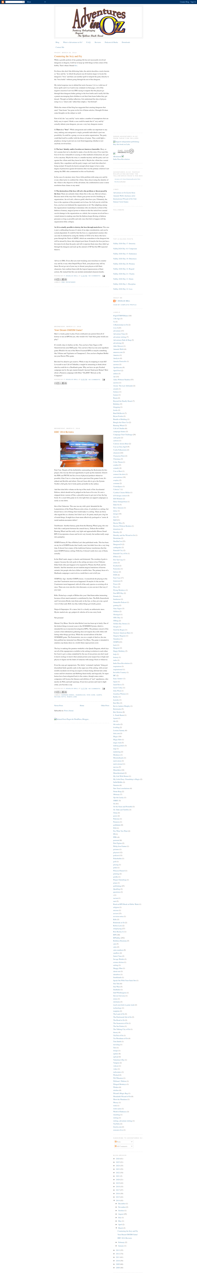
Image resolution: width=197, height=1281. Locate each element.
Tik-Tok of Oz (118, 1035)
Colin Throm (118, 462)
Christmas (116, 459)
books (115, 410)
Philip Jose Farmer (120, 846)
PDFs (115, 837)
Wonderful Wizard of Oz (122, 1096)
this (76, 65)
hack (115, 645)
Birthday (116, 404)
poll (114, 861)
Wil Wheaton (118, 1078)
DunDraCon (81, 695)
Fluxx (115, 587)
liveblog (116, 727)
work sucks (117, 1108)
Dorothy (116, 532)
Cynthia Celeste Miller (121, 492)
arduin (115, 373)
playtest (116, 852)
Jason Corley (118, 687)
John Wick (117, 691)
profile (115, 877)
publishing (117, 886)
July (120, 1217)
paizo (115, 816)
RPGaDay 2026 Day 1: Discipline (123, 284)
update (115, 1053)
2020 (118, 1179)
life (114, 721)
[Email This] (55, 279)
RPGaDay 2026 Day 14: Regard (122, 269)
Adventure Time (119, 334)
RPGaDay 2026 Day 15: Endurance (124, 253)
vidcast (115, 1066)
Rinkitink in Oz (119, 922)
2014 (118, 1200)
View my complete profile (125, 305)
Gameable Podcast (120, 602)
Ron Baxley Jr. (118, 931)
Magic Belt (117, 739)
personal (116, 840)
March (120, 1228)
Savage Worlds (118, 959)
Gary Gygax (117, 608)
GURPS (99, 695)
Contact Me (60, 47)
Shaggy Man (117, 968)
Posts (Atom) (68, 710)
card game (117, 437)
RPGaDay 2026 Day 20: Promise (123, 264)
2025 (118, 1162)
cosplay (116, 480)
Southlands (117, 977)
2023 (118, 1169)
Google (116, 626)
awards (115, 389)
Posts (118, 1141)
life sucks (116, 724)
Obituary (116, 794)
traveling (116, 1044)
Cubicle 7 (116, 489)
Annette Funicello (119, 361)
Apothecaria (117, 367)
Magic (115, 736)
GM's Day (116, 617)
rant (114, 901)
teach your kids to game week (124, 1005)
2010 (118, 1260)
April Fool (117, 370)
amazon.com (117, 352)
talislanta (116, 1002)
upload (115, 1057)
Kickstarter (117, 709)
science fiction (118, 962)
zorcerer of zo (118, 1130)
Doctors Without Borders (122, 526)
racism (115, 898)
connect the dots (119, 474)
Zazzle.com (117, 1127)
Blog (57, 42)
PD (114, 834)
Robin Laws (72, 697)
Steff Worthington (119, 992)
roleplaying (117, 928)
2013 (118, 1250)
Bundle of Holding (120, 419)
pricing (115, 864)
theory (115, 1032)
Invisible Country (119, 672)
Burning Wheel (68, 695)
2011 (118, 1257)
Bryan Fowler (118, 416)
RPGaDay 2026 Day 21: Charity (123, 274)
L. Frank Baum (118, 715)
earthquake (117, 547)
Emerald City (118, 550)
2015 (118, 1197)
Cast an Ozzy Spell (120, 447)
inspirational (117, 669)
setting (115, 965)
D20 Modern (117, 498)
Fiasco (115, 584)
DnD (63, 282)
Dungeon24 (117, 544)
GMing (115, 620)
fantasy (115, 572)
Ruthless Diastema (120, 941)
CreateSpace (117, 486)
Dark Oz (116, 504)
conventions (117, 477)
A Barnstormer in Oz (120, 325)
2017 (118, 1190)
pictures (116, 849)
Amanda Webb (118, 349)
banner (115, 395)
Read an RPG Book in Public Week (126, 904)
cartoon (116, 440)
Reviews (98, 42)
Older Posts (105, 705)
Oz (114, 803)
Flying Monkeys (119, 590)
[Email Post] (103, 276)
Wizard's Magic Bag (120, 1093)
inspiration (117, 666)
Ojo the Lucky (118, 797)
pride (115, 867)
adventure (116, 331)
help (114, 654)
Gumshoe (116, 639)
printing (116, 874)
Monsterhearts (118, 758)
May (120, 1221)
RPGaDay (116, 938)
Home (82, 705)
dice (114, 517)
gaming (116, 605)
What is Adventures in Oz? (72, 42)
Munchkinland (118, 773)
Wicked (116, 1075)
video (115, 1069)
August (121, 1214)
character (116, 453)
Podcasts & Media (111, 42)
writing (115, 1118)
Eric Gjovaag (118, 559)
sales (115, 947)
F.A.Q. (88, 42)
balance (116, 392)
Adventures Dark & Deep (122, 340)
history (115, 657)
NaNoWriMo (117, 782)
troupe (115, 1050)
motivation (117, 761)
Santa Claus (117, 956)
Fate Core (91, 695)
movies (115, 767)
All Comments (121, 1146)
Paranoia (116, 822)
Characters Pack (119, 456)
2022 (118, 1172)
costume (116, 483)
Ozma (115, 813)
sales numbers (118, 950)
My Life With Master (121, 776)
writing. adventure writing (122, 1121)
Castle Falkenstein (120, 450)
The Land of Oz (118, 1014)
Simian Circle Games (120, 202)
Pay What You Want (120, 831)
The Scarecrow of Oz (120, 1023)
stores (115, 999)
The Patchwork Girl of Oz (122, 1017)
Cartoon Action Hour (121, 443)
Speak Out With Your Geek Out (124, 980)
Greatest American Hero (121, 633)
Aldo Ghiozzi (118, 346)
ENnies (115, 556)
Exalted (116, 565)
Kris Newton (117, 712)
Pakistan (116, 819)
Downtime (117, 538)
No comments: (95, 276)
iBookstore (117, 156)
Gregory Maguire (119, 636)
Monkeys (116, 755)
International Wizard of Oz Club (125, 199)
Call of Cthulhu (119, 428)
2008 (118, 1267)
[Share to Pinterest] (65, 279)
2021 (118, 1176)
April (120, 1224)
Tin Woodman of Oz (120, 1038)
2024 (118, 1165)
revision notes (118, 916)
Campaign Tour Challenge (122, 434)
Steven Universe (119, 996)
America (116, 355)
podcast (116, 855)
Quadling (116, 889)
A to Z (115, 328)
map (114, 748)
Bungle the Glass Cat (121, 422)
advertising (117, 343)
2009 (118, 1264)
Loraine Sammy (119, 730)
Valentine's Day (118, 1060)
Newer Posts (58, 705)
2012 (118, 1253)
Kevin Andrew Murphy (121, 706)
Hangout (116, 648)
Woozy (115, 1102)
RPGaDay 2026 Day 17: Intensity (123, 243)
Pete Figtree (117, 843)
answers (116, 364)
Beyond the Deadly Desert (122, 401)
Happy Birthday (119, 651)
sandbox (116, 953)
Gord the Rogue (119, 630)
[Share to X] (60, 279)
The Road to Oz (119, 1020)
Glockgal (116, 614)
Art (114, 376)
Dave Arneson (118, 508)
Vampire (116, 1063)
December (122, 1203)
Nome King (117, 791)
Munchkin (117, 770)
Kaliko (115, 697)
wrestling (116, 1114)
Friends (116, 596)
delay (115, 511)
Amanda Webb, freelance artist (124, 196)
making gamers (118, 745)
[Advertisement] (74, 306)
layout (115, 718)
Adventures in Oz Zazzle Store (124, 192)
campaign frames (119, 431)
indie (115, 660)
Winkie (116, 1087)
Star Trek (116, 983)
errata (115, 562)
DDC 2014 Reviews (64, 431)
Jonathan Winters (119, 694)
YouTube (116, 1124)
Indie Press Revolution (121, 159)
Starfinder (116, 989)
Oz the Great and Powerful (122, 806)
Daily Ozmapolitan (120, 501)
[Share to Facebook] (63, 279)
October (121, 1210)
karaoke (116, 700)
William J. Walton (119, 1081)
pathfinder (70, 282)
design (115, 514)
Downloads (126, 42)
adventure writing (119, 337)
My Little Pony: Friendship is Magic (126, 779)
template (116, 1011)
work (115, 1105)
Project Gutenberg (119, 880)
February (121, 1242)
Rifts (63, 697)
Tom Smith (117, 1041)
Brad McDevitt (118, 413)
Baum (115, 398)
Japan (115, 681)
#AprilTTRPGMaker (120, 315)
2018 (118, 1186)
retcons (115, 910)
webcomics (117, 1072)
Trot (114, 1047)
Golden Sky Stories (120, 623)
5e (114, 321)
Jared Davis (117, 684)
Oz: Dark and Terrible (121, 809)
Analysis (116, 358)
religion (116, 907)
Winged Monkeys (119, 1084)
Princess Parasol (119, 870)
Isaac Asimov (118, 678)
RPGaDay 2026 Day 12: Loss (121, 289)
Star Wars (116, 986)
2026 (118, 1158)
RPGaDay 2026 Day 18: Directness (124, 258)
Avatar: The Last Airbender (123, 386)
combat (116, 465)
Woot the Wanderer (120, 1099)
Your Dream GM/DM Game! (68, 330)
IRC (114, 675)
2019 (118, 1183)
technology (117, 1008)
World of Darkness (120, 1111)
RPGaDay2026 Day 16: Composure (124, 248)
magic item (117, 742)
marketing (117, 752)
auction (116, 382)
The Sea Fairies (118, 1026)
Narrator (116, 785)
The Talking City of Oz (121, 1029)
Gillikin (116, 611)
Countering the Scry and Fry (68, 56)
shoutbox (116, 974)
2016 (118, 1193)
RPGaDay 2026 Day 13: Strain (122, 279)
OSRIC (115, 800)
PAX (114, 828)
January (121, 1246)
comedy (116, 468)
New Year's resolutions (121, 788)
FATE (115, 575)
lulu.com (116, 733)
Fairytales (116, 569)
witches (116, 1090)
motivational (118, 764)
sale (114, 944)
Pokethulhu (117, 858)
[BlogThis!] (58, 279)
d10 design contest (120, 495)
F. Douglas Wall (123, 301)
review (57, 697)
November (122, 1207)
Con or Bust (117, 471)
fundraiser (116, 599)
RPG (115, 935)
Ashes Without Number (121, 379)
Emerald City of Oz (120, 553)
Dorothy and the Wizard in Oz (124, 535)
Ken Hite (116, 703)
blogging (116, 407)
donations (116, 529)
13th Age (116, 318)
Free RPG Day (118, 593)
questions (116, 892)
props (115, 883)
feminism (116, 581)
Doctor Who (117, 523)
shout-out (116, 971)
